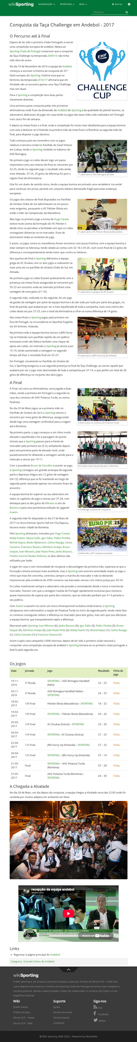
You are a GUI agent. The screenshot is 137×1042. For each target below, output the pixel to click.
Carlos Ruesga (56, 542)
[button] (129, 4)
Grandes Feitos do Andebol (39, 961)
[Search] (126, 12)
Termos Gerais (61, 1017)
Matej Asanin (17, 538)
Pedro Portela (62, 538)
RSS (99, 1007)
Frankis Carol (17, 556)
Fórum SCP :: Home (23, 1017)
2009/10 (52, 55)
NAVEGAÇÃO (45, 4)
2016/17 (43, 79)
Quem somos (20, 1007)
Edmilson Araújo (51, 547)
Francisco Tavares (31, 547)
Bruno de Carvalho (41, 465)
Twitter (101, 1020)
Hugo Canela (61, 219)
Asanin (14, 512)
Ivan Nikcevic (26, 551)
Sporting (35, 75)
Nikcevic (50, 503)
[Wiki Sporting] (21, 4)
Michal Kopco (17, 542)
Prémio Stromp (21, 1012)
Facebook (102, 1014)
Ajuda (56, 1007)
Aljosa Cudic (33, 538)
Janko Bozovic (64, 551)
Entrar (118, 4)
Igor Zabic (47, 538)
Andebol (67, 66)
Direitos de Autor (62, 1012)
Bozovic (14, 507)
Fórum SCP (98, 981)
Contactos (58, 1023)
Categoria (16, 961)
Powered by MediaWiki (84, 1036)
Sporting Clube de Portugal (25, 51)
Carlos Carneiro (23, 634)
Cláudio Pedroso (36, 556)
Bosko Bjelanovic (36, 542)
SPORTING (66, 4)
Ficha (116, 683)
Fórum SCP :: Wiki (23, 1023)
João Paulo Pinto (45, 551)
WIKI (82, 4)
